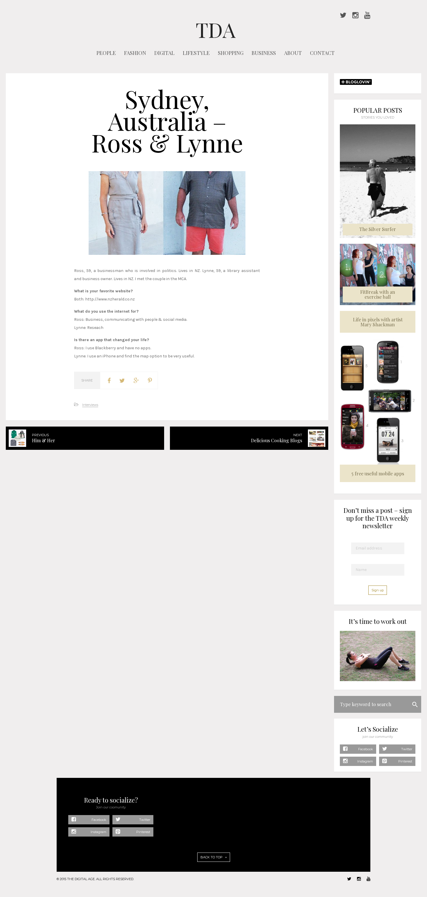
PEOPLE (106, 52)
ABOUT (293, 52)
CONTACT (322, 52)
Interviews (90, 405)
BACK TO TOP (211, 857)
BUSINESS (264, 52)
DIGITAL (164, 52)
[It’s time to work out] (377, 679)
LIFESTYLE (196, 52)
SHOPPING (230, 52)
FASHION (135, 52)
